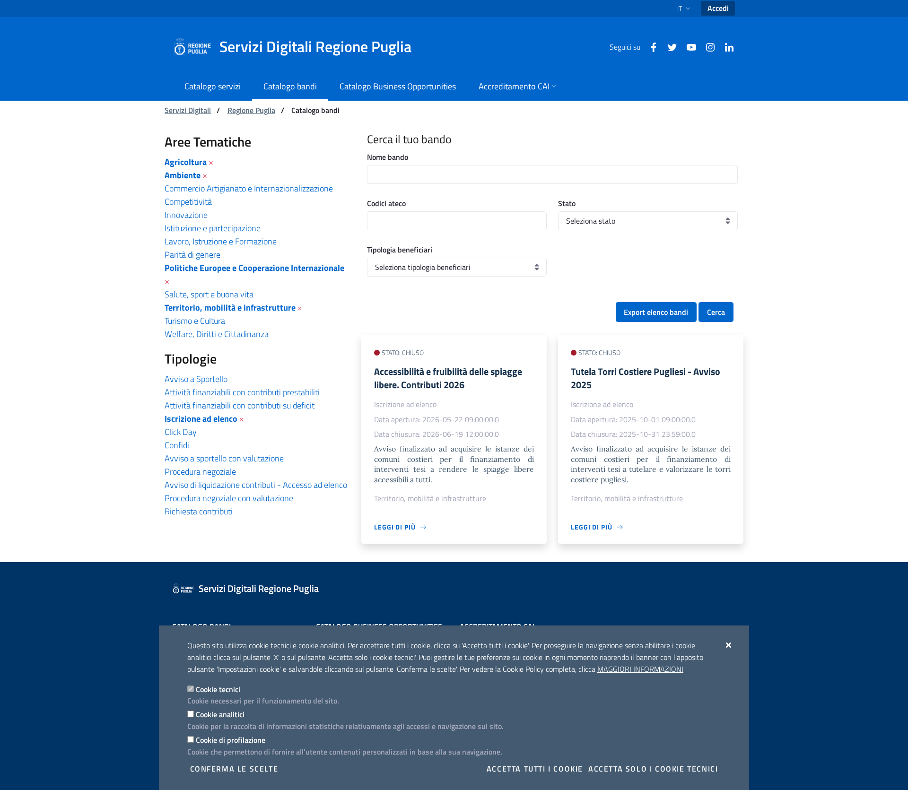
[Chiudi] (729, 645)
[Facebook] (649, 46)
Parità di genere (192, 254)
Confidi (177, 445)
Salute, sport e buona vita (209, 294)
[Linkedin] (725, 46)
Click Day (181, 431)
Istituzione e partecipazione (213, 228)
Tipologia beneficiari (399, 249)
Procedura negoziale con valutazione (229, 498)
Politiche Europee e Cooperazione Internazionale (254, 267)
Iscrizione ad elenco (201, 418)
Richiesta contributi (199, 511)
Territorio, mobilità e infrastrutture (230, 307)
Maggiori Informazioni (640, 669)
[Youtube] (687, 46)
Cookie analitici (220, 714)
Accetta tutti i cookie (535, 768)
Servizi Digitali (188, 110)
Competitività (188, 201)
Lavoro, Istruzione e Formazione (221, 241)
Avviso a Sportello (196, 379)
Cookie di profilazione (230, 740)
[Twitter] (668, 46)
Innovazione (186, 214)
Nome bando (387, 157)
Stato (567, 203)
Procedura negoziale (200, 471)
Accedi (718, 8)
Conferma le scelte (234, 768)
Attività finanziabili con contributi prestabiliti (242, 392)
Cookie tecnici (218, 689)
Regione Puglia (251, 110)
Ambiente (183, 175)
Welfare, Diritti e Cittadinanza (217, 334)
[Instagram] (706, 46)
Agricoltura (186, 162)
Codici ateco (386, 203)
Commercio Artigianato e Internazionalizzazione (249, 188)
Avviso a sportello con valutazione (224, 458)
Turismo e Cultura (195, 320)
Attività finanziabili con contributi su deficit (239, 405)
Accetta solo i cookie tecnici (653, 768)
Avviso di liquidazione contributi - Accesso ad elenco (256, 484)
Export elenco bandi (656, 312)
